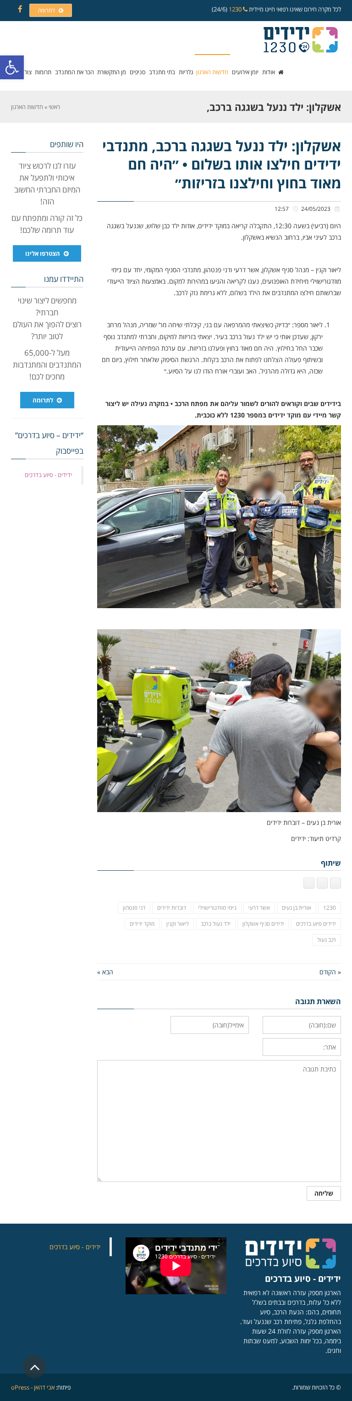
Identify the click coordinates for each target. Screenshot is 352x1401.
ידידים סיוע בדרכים (316, 924)
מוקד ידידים (142, 924)
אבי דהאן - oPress (33, 1387)
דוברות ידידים (171, 908)
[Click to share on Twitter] (322, 883)
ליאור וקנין (177, 924)
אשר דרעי (259, 908)
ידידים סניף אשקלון (263, 924)
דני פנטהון (134, 908)
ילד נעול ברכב (216, 924)
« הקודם (330, 971)
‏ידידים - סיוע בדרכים (48, 475)
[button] (12, 67)
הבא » (105, 971)
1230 (236, 9)
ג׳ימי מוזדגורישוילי (217, 908)
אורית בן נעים (296, 908)
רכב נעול (326, 940)
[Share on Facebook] (335, 883)
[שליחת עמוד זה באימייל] (308, 883)
